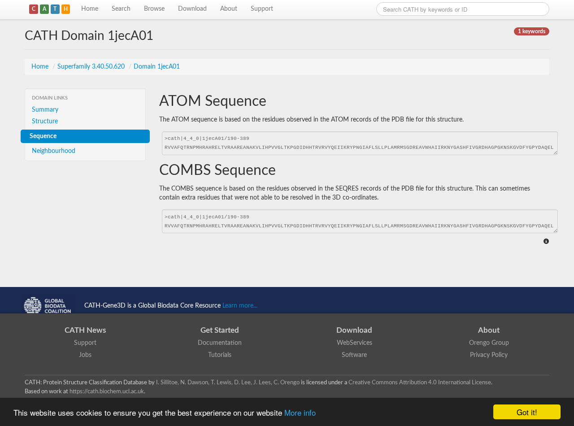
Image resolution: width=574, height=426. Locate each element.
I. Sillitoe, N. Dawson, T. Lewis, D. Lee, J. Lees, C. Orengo (228, 382)
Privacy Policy (489, 355)
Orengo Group (489, 343)
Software (354, 355)
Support (262, 9)
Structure (45, 121)
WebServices (354, 343)
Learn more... (239, 306)
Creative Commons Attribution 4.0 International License (419, 382)
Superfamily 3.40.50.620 (91, 67)
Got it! (527, 411)
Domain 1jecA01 (157, 67)
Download (192, 9)
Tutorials (219, 355)
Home (89, 9)
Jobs (85, 355)
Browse (154, 9)
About (228, 9)
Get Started (219, 330)
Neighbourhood (53, 151)
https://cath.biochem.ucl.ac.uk (107, 391)
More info (300, 412)
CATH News (85, 330)
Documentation (220, 343)
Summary (45, 110)
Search (121, 9)
